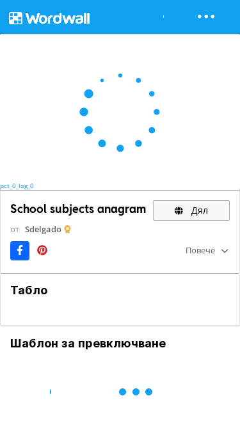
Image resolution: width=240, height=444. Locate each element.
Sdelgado (43, 229)
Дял (198, 210)
